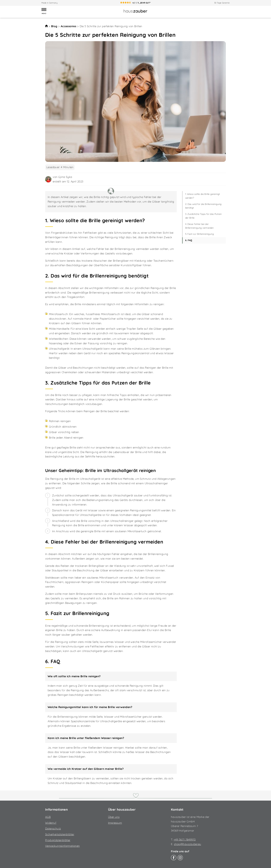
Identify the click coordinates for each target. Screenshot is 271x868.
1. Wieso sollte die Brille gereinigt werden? (202, 196)
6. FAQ (188, 240)
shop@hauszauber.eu (187, 844)
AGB (48, 817)
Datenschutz (53, 828)
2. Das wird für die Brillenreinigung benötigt (203, 206)
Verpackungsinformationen (62, 845)
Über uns (114, 817)
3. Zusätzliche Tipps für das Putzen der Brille (203, 216)
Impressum (115, 822)
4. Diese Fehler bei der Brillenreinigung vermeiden (199, 226)
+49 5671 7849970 (185, 839)
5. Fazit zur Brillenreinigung (199, 234)
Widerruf (50, 822)
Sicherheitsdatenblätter (59, 834)
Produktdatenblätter (57, 840)
